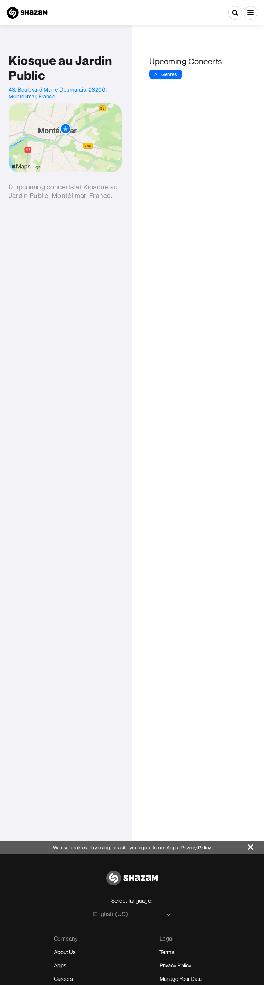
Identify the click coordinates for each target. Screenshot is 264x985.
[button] (250, 13)
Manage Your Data (181, 978)
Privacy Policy (175, 965)
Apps (60, 965)
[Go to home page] (132, 882)
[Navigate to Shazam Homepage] (27, 13)
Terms (167, 951)
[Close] (255, 845)
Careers (63, 978)
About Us (65, 951)
